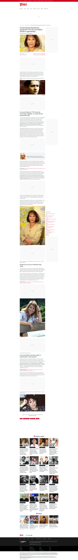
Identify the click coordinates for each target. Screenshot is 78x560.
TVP (21, 418)
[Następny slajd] (58, 519)
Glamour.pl (21, 548)
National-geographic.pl (32, 550)
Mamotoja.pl (31, 547)
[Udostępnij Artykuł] (44, 54)
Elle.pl (50, 547)
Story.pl (50, 550)
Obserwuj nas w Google (38, 54)
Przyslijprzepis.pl (41, 550)
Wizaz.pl (50, 548)
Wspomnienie (32, 418)
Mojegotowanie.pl (32, 548)
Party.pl (21, 547)
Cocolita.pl (21, 550)
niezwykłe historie (26, 418)
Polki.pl (40, 547)
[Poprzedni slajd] (20, 519)
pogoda (38, 418)
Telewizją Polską (22, 117)
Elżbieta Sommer (26, 197)
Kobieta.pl (40, 548)
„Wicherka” (32, 128)
